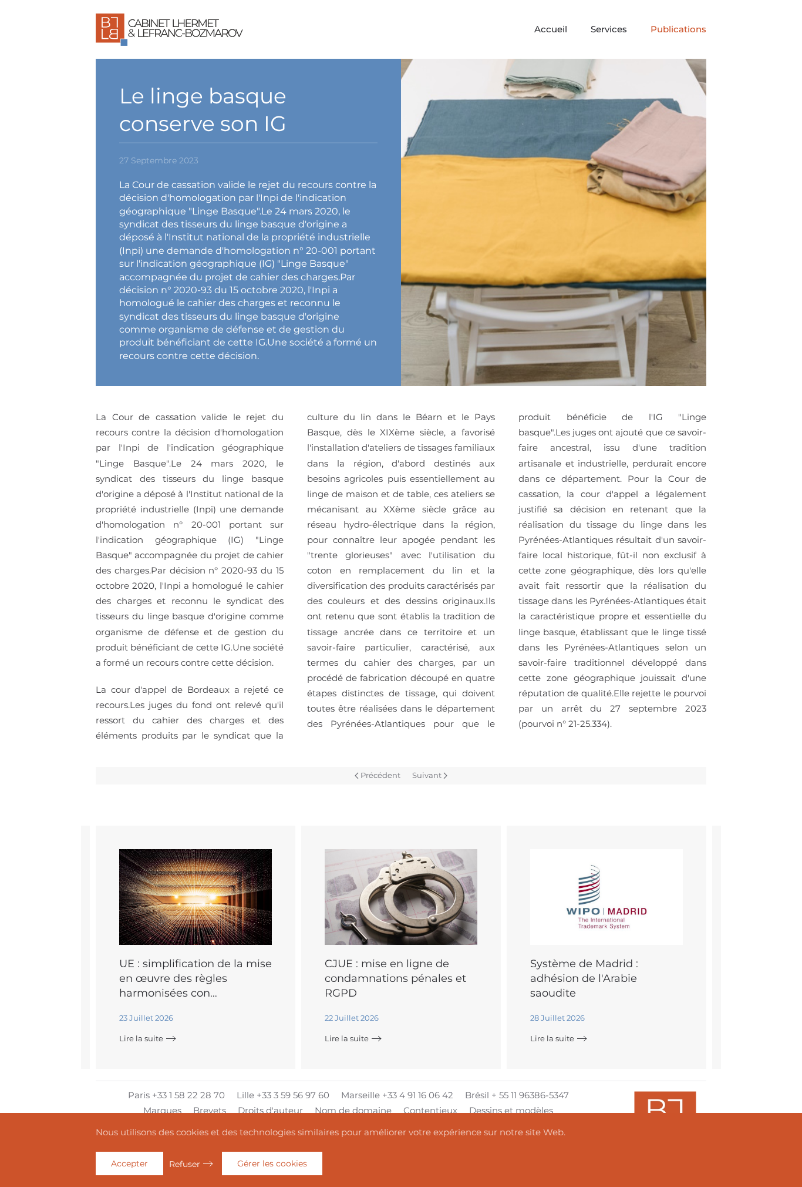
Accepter (129, 1163)
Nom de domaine (353, 1110)
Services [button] (609, 29)
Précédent (380, 775)
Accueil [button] (550, 29)
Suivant (427, 775)
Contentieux (430, 1110)
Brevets (209, 1110)
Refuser (184, 1164)
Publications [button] (678, 29)
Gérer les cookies (272, 1163)
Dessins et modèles (511, 1110)
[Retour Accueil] (169, 29)
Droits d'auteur (270, 1110)
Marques (162, 1110)
